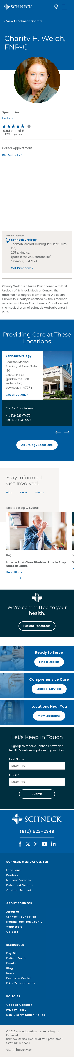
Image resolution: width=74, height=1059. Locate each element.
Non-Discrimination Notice (25, 1015)
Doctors (12, 875)
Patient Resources (36, 626)
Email (13, 775)
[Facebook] (20, 845)
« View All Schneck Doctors (23, 21)
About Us (13, 912)
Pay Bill (11, 953)
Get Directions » (22, 268)
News (23, 492)
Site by (10, 1050)
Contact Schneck (19, 890)
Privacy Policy (16, 1010)
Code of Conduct (19, 1005)
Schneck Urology (24, 240)
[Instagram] (36, 845)
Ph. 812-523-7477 (18, 416)
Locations (13, 870)
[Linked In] (53, 845)
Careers (12, 932)
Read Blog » (14, 572)
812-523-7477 (12, 155)
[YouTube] (45, 845)
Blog (9, 492)
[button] (66, 432)
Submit (37, 794)
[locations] (56, 6)
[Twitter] (27, 845)
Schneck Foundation (21, 917)
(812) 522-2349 (37, 831)
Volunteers (14, 927)
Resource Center (18, 978)
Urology (7, 118)
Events (39, 492)
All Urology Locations (37, 445)
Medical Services (18, 880)
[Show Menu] (65, 7)
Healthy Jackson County (24, 922)
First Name (16, 759)
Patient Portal (16, 958)
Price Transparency (20, 983)
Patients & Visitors (19, 885)
